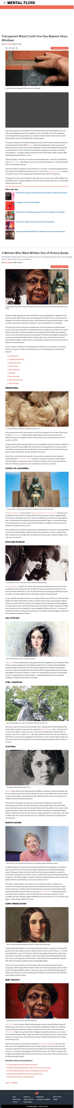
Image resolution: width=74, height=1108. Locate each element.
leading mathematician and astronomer (43, 513)
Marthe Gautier (14, 376)
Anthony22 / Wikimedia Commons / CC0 (37, 723)
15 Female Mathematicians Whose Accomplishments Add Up (27, 1071)
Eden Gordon (8, 262)
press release (15, 162)
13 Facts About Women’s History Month (20, 1077)
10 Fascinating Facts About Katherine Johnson (22, 1065)
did (57, 608)
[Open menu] (5, 3)
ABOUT (14, 1097)
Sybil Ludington (14, 370)
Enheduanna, (16, 435)
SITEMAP (55, 1099)
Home (7, 1083)
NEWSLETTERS (40, 1097)
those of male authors (24, 459)
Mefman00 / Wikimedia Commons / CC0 (29, 428)
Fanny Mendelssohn (16, 380)
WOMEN (14, 1083)
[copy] (16, 48)
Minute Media (33, 1106)
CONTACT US (27, 1097)
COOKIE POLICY (16, 1099)
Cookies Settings (28, 1102)
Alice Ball (12, 373)
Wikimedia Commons (52, 863)
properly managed (54, 171)
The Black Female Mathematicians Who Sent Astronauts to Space (29, 1068)
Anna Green (8, 44)
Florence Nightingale (47, 1044)
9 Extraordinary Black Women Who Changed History (25, 1074)
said (61, 951)
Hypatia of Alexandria (16, 359)
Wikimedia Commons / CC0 (23, 787)
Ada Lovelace (13, 366)
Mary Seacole (13, 383)
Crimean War (9, 1032)
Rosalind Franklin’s (12, 586)
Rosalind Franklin (15, 363)
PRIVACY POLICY (57, 1097)
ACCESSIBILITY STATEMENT (43, 1099)
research (30, 145)
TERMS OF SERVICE (28, 1099)
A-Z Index (15, 1102)
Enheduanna (13, 356)
